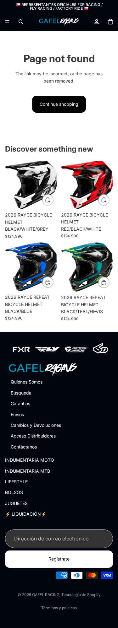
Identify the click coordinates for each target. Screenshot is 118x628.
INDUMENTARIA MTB (27, 470)
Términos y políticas (59, 607)
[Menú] (7, 21)
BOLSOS (14, 492)
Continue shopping (59, 104)
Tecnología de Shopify (81, 594)
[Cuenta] (97, 22)
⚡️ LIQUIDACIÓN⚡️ (25, 514)
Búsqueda (21, 392)
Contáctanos (24, 446)
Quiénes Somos (26, 381)
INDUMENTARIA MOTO (29, 460)
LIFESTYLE (16, 481)
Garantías (20, 403)
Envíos (17, 414)
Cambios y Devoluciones (36, 425)
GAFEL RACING (45, 594)
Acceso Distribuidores (33, 435)
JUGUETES (16, 503)
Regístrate (59, 558)
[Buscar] (21, 22)
